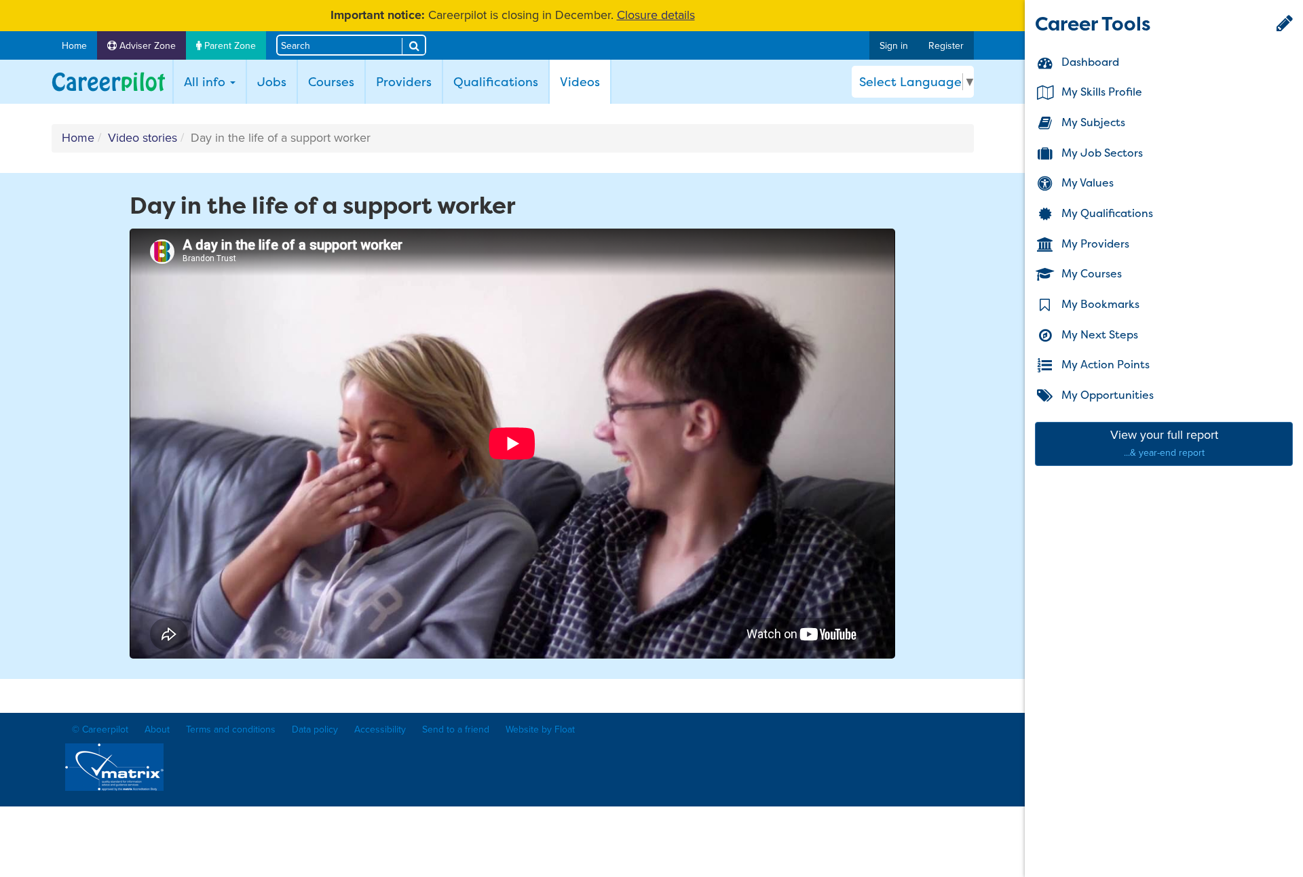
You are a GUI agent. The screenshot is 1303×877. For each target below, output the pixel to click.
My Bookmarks (1099, 303)
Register (946, 46)
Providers (404, 81)
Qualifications (495, 81)
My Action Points (1104, 364)
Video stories (142, 137)
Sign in (894, 46)
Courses (331, 81)
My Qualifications (1106, 213)
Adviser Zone (146, 46)
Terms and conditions (231, 729)
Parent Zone (229, 46)
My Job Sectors (1101, 152)
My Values (1086, 183)
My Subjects (1092, 122)
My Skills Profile (1100, 92)
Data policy (315, 729)
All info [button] (206, 81)
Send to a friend (455, 729)
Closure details (656, 14)
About (157, 729)
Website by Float (540, 729)
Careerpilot (109, 82)
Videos (585, 81)
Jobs (271, 81)
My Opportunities (1106, 394)
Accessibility (380, 729)
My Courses (1090, 274)
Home (74, 46)
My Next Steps (1098, 334)
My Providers (1094, 243)
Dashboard (1089, 61)
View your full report (1164, 443)
